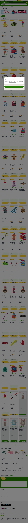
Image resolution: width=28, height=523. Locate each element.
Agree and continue (14, 86)
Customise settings (14, 84)
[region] (14, 83)
